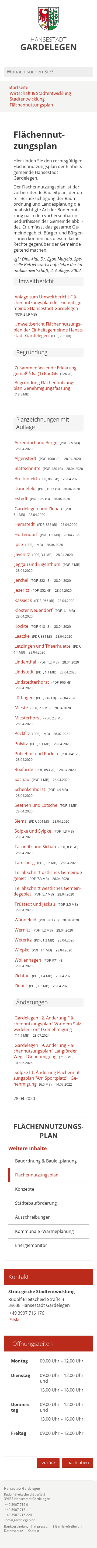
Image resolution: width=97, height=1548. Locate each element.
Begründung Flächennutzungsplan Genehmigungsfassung (45, 385)
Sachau (22, 779)
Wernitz (22, 930)
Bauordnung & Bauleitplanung (46, 1161)
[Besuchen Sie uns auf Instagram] (92, 59)
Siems (21, 821)
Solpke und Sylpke (33, 831)
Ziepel (21, 986)
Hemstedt (25, 524)
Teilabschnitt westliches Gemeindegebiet (47, 891)
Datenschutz (13, 1530)
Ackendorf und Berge (36, 442)
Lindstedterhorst (32, 682)
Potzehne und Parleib (36, 754)
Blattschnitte (27, 468)
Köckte (21, 626)
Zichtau (22, 976)
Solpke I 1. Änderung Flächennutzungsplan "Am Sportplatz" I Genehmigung (47, 1078)
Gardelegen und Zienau (38, 509)
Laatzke (22, 636)
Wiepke (22, 950)
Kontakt (33, 1530)
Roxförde (24, 769)
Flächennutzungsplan (31, 105)
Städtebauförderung (36, 1203)
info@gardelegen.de (19, 1520)
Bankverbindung (16, 1526)
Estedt (21, 498)
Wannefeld (25, 920)
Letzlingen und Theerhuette (43, 646)
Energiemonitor (31, 1245)
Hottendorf (26, 534)
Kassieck (23, 600)
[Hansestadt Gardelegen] (48, 1504)
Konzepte (24, 1189)
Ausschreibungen (33, 1217)
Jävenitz (22, 554)
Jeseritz (22, 590)
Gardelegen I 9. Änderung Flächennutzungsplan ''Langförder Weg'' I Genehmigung (45, 1051)
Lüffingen (24, 698)
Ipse (19, 544)
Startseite (18, 87)
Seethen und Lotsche (36, 805)
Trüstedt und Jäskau (35, 904)
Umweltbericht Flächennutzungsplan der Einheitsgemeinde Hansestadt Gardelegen (48, 329)
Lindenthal (25, 662)
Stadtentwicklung (27, 99)
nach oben (78, 1462)
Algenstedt (25, 458)
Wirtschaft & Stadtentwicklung (40, 93)
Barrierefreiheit (67, 1526)
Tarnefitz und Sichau (35, 847)
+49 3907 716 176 (26, 1313)
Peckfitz (22, 733)
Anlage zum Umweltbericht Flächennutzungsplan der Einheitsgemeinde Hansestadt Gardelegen (48, 302)
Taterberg (25, 862)
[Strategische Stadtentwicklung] (48, 1306)
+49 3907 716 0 (16, 1504)
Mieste (21, 708)
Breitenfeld (26, 478)
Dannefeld (25, 488)
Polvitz (21, 744)
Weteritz (23, 940)
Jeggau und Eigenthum (37, 564)
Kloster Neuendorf (33, 610)
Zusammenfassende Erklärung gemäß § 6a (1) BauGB (45, 370)
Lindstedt (24, 672)
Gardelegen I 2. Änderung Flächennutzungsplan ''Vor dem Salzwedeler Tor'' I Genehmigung (47, 1023)
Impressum (41, 1526)
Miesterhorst (28, 718)
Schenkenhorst (30, 789)
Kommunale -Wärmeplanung (44, 1231)
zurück (49, 1462)
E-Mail (15, 1320)
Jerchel (21, 580)
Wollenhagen (28, 960)
